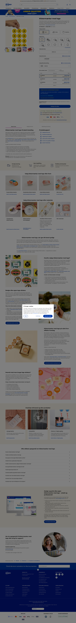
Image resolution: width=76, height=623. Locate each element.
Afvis (26, 316)
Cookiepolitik (35, 313)
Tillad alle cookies (48, 316)
